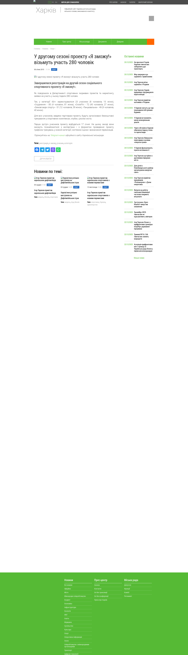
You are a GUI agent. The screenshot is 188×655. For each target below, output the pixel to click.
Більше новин (139, 257)
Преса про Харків (100, 600)
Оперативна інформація (73, 637)
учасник (60, 143)
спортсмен (54, 197)
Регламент (128, 596)
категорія (68, 143)
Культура (67, 629)
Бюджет (67, 600)
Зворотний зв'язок (145, 2)
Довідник (120, 41)
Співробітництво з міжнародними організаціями (76, 645)
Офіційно (67, 588)
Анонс (66, 640)
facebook (151, 18)
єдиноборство (92, 205)
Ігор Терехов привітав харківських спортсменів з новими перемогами (98, 195)
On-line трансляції (100, 592)
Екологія (67, 611)
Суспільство (68, 626)
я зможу (52, 143)
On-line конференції (101, 596)
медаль (41, 197)
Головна (37, 48)
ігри (72, 202)
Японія (46, 197)
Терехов (103, 202)
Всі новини (68, 585)
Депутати (127, 585)
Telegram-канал (57, 135)
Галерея (132, 2)
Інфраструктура (70, 607)
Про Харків (113, 2)
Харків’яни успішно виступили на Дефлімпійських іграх (70, 195)
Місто (66, 592)
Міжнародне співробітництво (75, 596)
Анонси (123, 2)
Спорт (52, 48)
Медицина (68, 622)
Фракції (127, 588)
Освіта (66, 618)
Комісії (126, 592)
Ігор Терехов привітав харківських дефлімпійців (45, 191)
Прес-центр (66, 41)
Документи (102, 41)
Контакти (97, 588)
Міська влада (84, 41)
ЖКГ (66, 614)
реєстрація (43, 143)
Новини (49, 41)
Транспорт (68, 650)
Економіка (68, 603)
